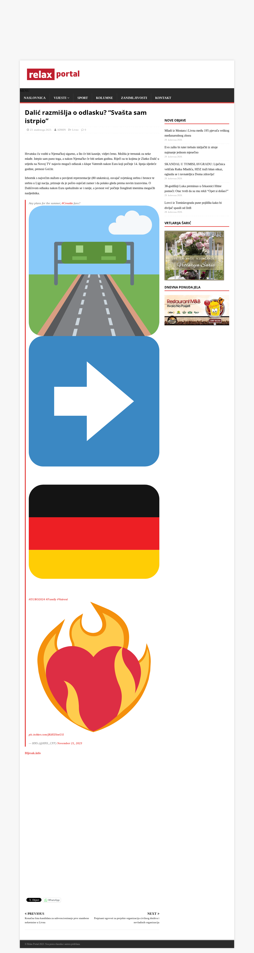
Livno (75, 129)
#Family (51, 599)
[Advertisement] (119, 28)
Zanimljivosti (134, 98)
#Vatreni (62, 599)
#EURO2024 (37, 599)
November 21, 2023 (69, 743)
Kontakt (163, 98)
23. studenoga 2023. (41, 129)
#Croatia (67, 203)
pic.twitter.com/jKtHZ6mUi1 (46, 734)
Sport (82, 98)
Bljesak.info (33, 753)
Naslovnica (35, 98)
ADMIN (61, 129)
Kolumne (104, 98)
